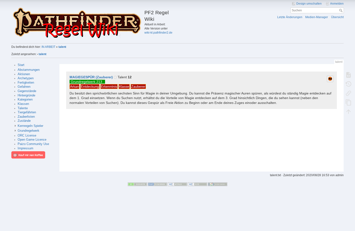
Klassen (23, 104)
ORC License (27, 135)
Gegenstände (27, 91)
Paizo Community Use (33, 144)
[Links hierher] (348, 93)
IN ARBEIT (48, 47)
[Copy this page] (348, 102)
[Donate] (137, 184)
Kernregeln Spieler (30, 126)
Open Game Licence (32, 139)
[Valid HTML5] (177, 184)
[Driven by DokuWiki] (217, 184)
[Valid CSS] (197, 184)
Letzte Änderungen (289, 17)
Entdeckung (90, 86)
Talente (23, 108)
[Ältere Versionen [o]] (348, 83)
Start (21, 65)
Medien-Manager (316, 17)
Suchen (341, 10)
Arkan (74, 86)
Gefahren (24, 86)
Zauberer (138, 86)
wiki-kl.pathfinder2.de (158, 32)
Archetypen (26, 78)
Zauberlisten (26, 116)
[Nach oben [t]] (348, 111)
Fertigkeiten (26, 82)
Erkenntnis (109, 86)
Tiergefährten (27, 112)
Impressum (25, 148)
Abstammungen (29, 70)
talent (62, 47)
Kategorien (25, 99)
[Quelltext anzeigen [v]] (348, 74)
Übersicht (337, 17)
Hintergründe (26, 95)
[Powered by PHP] (157, 184)
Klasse (124, 86)
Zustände (24, 121)
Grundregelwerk (28, 130)
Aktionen (24, 74)
